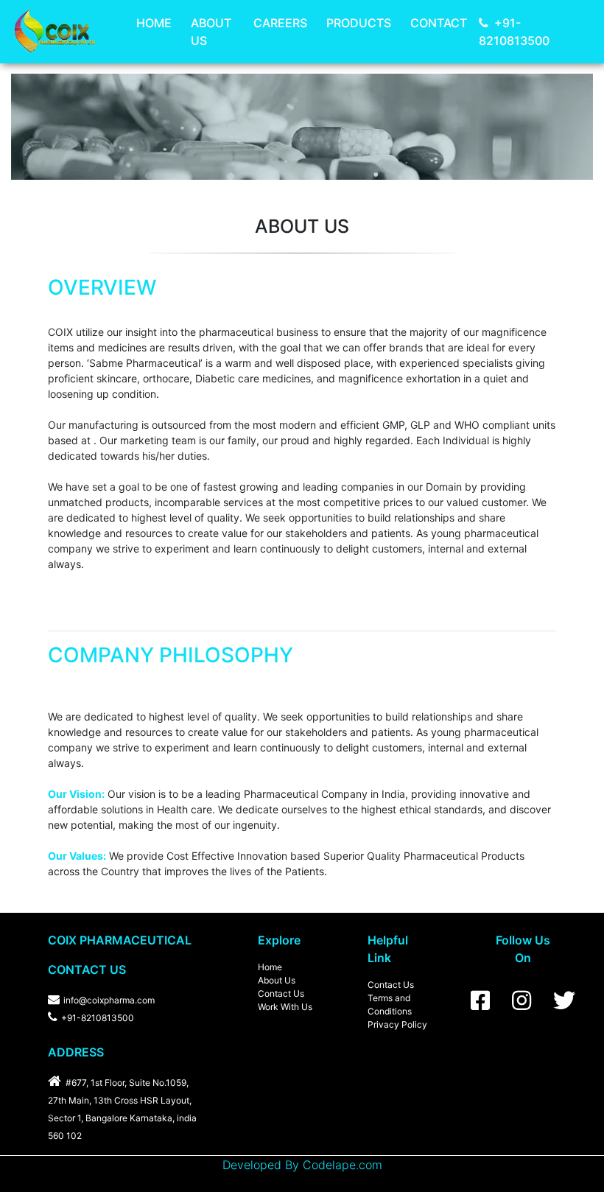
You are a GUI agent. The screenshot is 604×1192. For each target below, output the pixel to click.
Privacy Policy (397, 1024)
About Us (276, 980)
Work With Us (285, 1006)
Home (270, 966)
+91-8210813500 (514, 31)
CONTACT (438, 22)
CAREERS (280, 22)
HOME (154, 22)
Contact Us (281, 993)
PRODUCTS (358, 22)
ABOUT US (211, 31)
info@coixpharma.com (109, 1000)
